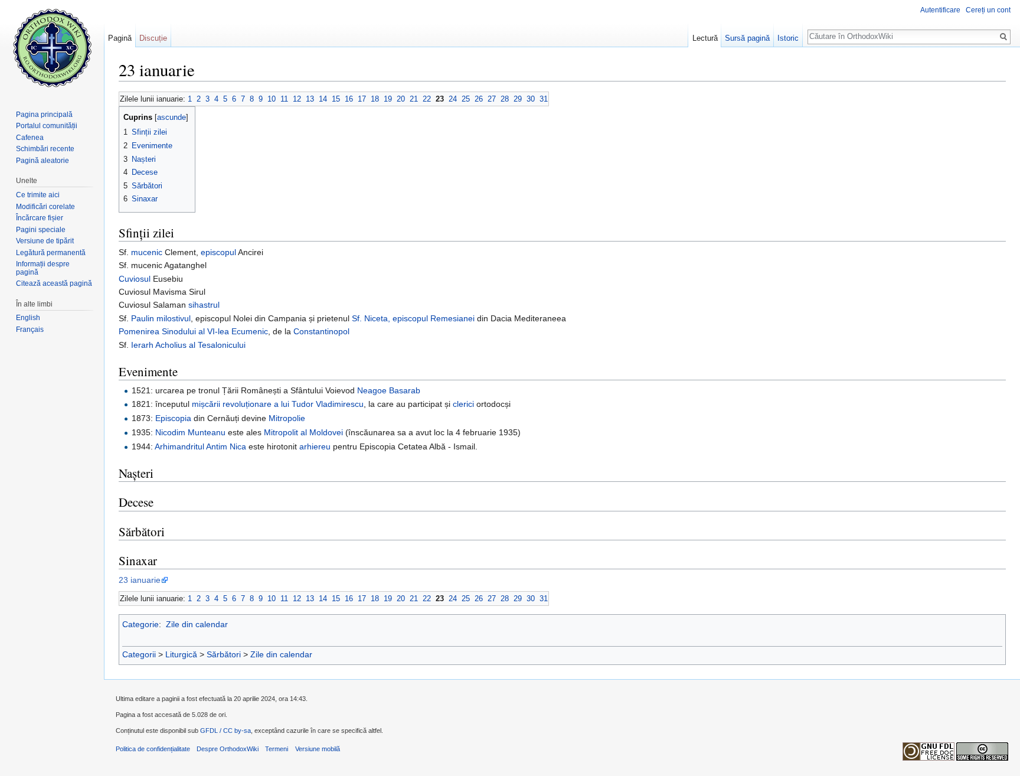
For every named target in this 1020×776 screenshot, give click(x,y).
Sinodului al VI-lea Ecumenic (215, 331)
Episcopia (173, 418)
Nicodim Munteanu (190, 432)
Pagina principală (44, 114)
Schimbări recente (45, 149)
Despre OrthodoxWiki (228, 748)
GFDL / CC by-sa (225, 730)
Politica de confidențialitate (153, 748)
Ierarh (142, 345)
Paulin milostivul (161, 318)
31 (544, 98)
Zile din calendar (197, 624)
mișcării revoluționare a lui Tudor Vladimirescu (278, 404)
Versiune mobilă (317, 748)
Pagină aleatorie (42, 160)
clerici (463, 404)
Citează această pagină (54, 283)
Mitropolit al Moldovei (303, 432)
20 (401, 98)
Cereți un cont (988, 10)
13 (310, 98)
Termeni (276, 748)
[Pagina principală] (52, 47)
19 (388, 98)
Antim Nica (226, 446)
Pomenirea (139, 331)
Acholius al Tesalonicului (200, 345)
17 (362, 98)
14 (323, 98)
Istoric (788, 38)
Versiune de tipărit (45, 241)
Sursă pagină (747, 38)
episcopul (218, 252)
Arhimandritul (179, 446)
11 (284, 98)
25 (466, 98)
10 (271, 98)
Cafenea (30, 137)
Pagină (120, 38)
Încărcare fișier (39, 218)
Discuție (153, 38)
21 (414, 98)
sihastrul (204, 304)
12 (297, 98)
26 (479, 98)
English (28, 318)
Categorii (139, 654)
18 (375, 98)
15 (336, 98)
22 (427, 98)
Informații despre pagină (43, 268)
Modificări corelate (45, 207)
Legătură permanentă (51, 253)
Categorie (140, 624)
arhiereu (315, 446)
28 (505, 98)
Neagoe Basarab (388, 390)
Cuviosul (135, 278)
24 (453, 98)
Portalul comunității (46, 126)
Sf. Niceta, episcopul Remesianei (413, 318)
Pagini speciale (41, 230)
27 (492, 98)
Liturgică (181, 654)
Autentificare (940, 10)
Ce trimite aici (38, 195)
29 (518, 98)
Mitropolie (287, 418)
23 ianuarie (140, 580)
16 (349, 98)
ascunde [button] (171, 117)
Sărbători (224, 654)
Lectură (705, 38)
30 (531, 98)
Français (30, 329)
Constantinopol (321, 331)
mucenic (146, 252)
